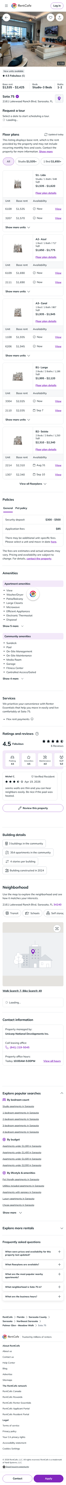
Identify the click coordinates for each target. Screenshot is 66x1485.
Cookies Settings (11, 1448)
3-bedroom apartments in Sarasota (21, 1125)
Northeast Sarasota (27, 1321)
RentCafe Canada (12, 1391)
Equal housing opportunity (17, 1466)
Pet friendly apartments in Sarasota (21, 1179)
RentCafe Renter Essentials (17, 1402)
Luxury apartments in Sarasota (18, 1198)
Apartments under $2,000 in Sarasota (22, 1165)
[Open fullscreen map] (57, 928)
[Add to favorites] (50, 17)
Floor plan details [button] (46, 193)
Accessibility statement (14, 1442)
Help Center (9, 1362)
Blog (5, 1368)
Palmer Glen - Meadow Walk (18, 1325)
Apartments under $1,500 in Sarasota (22, 1158)
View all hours (52, 1061)
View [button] (58, 208)
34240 (58, 904)
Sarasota (7, 1321)
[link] (57, 6)
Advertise (7, 1374)
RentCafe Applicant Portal (16, 1408)
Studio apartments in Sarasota (18, 1106)
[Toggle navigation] (6, 6)
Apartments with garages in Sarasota (22, 1192)
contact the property (39, 558)
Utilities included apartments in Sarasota (23, 1185)
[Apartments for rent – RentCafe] (30, 5)
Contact (17, 1478)
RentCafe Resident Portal (16, 1414)
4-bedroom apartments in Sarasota (21, 1131)
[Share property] (59, 17)
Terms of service (11, 1425)
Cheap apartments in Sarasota (18, 1205)
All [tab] (8, 161)
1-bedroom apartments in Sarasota (21, 1112)
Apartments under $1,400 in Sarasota (22, 1152)
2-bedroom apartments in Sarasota (21, 1119)
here (53, 541)
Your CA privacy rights (14, 1437)
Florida (21, 1317)
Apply (48, 1478)
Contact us (8, 1357)
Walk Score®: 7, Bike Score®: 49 (22, 990)
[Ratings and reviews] (37, 734)
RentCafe (8, 1317)
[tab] (27, 161)
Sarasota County (38, 1317)
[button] (33, 39)
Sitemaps (7, 1380)
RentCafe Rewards (12, 1397)
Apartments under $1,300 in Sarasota (22, 1146)
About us (7, 1351)
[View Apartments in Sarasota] (6, 17)
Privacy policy (9, 1431)
